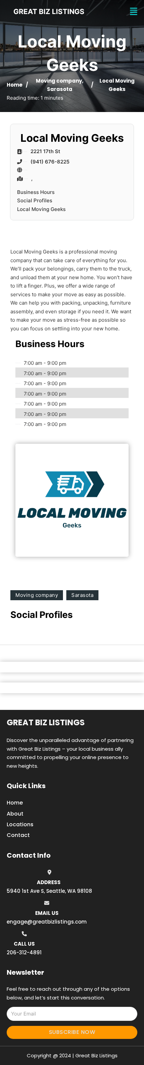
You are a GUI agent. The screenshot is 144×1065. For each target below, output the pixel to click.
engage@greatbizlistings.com (47, 921)
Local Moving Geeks (41, 209)
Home (14, 84)
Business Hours (36, 192)
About (15, 814)
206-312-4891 (24, 952)
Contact (18, 835)
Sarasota (59, 89)
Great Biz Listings (46, 722)
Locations (20, 824)
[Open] (133, 11)
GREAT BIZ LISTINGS (48, 11)
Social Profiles (34, 200)
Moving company (59, 80)
